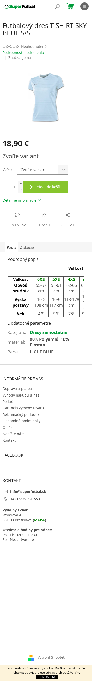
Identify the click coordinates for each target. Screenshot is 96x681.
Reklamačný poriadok (21, 414)
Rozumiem (47, 677)
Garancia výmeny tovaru (23, 407)
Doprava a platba (17, 388)
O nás (8, 427)
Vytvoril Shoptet (51, 657)
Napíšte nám (14, 433)
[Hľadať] (57, 6)
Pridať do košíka (49, 186)
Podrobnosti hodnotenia (23, 52)
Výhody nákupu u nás (21, 395)
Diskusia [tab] (27, 247)
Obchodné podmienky (21, 420)
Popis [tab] (11, 247)
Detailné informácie (19, 200)
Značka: (19, 57)
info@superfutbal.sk (28, 491)
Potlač (8, 401)
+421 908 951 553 (25, 498)
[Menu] (84, 6)
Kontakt (9, 440)
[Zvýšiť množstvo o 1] (20, 184)
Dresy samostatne (48, 332)
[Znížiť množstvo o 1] (20, 190)
